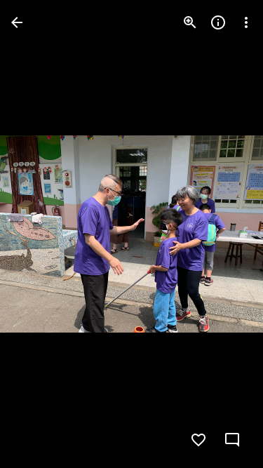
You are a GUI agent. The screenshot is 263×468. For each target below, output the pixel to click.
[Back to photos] (17, 22)
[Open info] (218, 22)
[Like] (198, 440)
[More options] (246, 22)
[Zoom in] (190, 22)
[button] (39, 234)
